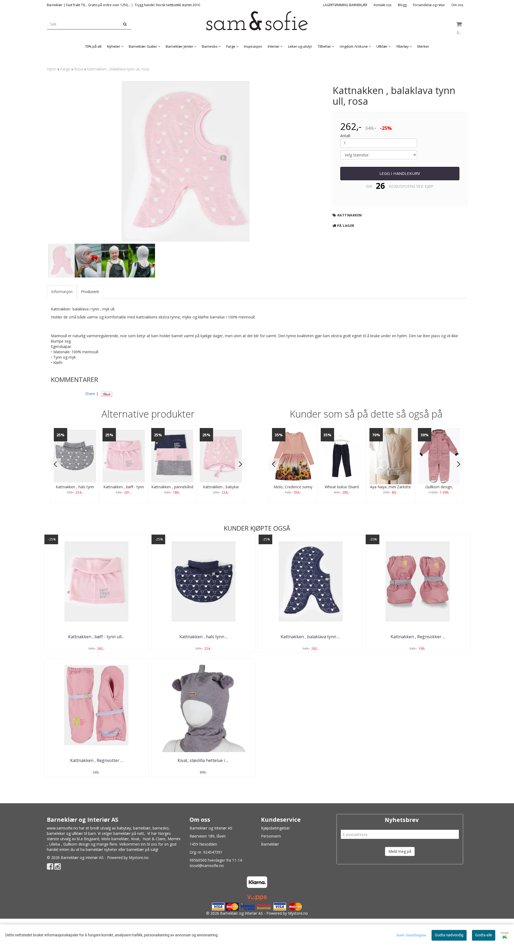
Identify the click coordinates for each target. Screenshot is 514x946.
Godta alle (483, 935)
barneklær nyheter (101, 849)
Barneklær (270, 844)
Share (90, 393)
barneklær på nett (128, 833)
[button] (56, 464)
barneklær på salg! (142, 849)
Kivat (135, 838)
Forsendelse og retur (429, 5)
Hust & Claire (154, 838)
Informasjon (62, 291)
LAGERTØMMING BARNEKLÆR (345, 5)
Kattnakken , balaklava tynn (311, 637)
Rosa (78, 69)
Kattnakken (349, 215)
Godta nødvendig (449, 935)
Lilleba (54, 844)
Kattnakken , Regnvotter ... (96, 760)
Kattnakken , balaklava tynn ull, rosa (118, 69)
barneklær (141, 828)
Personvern (271, 836)
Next (331, 161)
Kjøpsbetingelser (275, 828)
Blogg (402, 5)
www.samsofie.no (62, 828)
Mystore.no (139, 857)
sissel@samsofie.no (207, 865)
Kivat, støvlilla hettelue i (203, 760)
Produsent (90, 291)
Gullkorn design (76, 844)
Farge (65, 69)
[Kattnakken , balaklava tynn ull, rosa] (185, 161)
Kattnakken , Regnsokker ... (418, 637)
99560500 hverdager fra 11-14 (216, 860)
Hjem (51, 69)
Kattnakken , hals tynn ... (203, 637)
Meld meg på (399, 851)
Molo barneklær (115, 838)
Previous (40, 161)
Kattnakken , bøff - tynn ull (96, 637)
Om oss (457, 5)
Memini (174, 838)
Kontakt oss (382, 5)
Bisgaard (91, 838)
